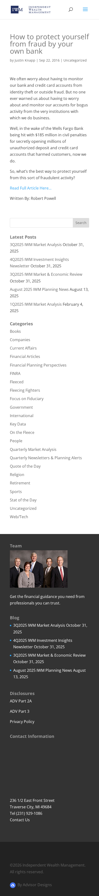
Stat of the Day (23, 500)
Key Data (18, 424)
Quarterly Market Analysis (33, 449)
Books (15, 331)
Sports (16, 491)
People (16, 440)
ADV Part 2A (21, 701)
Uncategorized (75, 60)
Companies (20, 339)
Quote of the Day (25, 466)
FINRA (15, 373)
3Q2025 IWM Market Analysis (36, 244)
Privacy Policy (22, 721)
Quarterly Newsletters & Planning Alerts (46, 457)
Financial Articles (25, 356)
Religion (17, 474)
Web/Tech (19, 516)
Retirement (20, 483)
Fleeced (17, 382)
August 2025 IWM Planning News (39, 289)
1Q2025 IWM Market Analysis (36, 304)
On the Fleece (22, 432)
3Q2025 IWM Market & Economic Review (46, 274)
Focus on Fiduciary (26, 398)
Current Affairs (23, 348)
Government (21, 407)
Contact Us (20, 819)
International (21, 415)
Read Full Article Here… (30, 188)
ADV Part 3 (19, 711)
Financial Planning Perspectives (38, 365)
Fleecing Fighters (25, 390)
